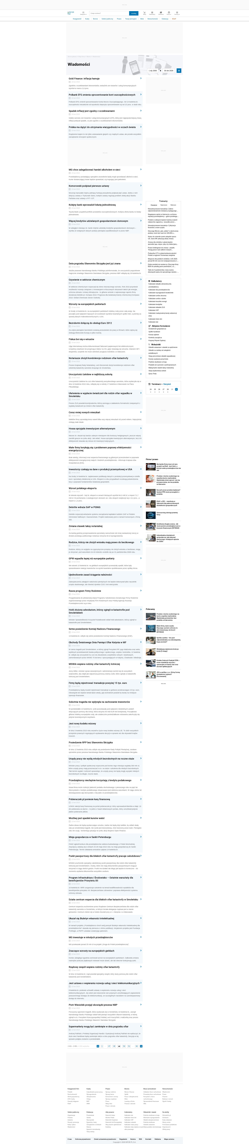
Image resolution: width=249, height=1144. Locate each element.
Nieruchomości (153, 19)
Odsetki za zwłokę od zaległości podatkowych (160, 351)
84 (137, 1046)
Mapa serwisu (169, 1139)
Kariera (133, 1139)
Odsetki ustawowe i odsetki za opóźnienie (163, 347)
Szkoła (89, 1117)
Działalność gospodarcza (157, 329)
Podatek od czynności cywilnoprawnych (162, 365)
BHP (88, 1101)
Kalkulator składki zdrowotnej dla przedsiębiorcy (160, 285)
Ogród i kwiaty (166, 1101)
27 (163, 389)
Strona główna (72, 56)
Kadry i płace (72, 1124)
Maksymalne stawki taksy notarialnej (161, 368)
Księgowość (77, 19)
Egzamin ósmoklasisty (93, 1129)
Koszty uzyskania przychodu (158, 359)
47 (109, 1046)
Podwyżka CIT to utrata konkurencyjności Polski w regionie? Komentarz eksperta (162, 254)
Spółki (126, 1094)
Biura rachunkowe (149, 1089)
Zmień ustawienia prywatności (105, 1139)
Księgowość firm (73, 1089)
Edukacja (165, 19)
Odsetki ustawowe (149, 1124)
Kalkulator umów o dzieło (157, 298)
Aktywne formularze (161, 326)
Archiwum (165, 1117)
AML (144, 1103)
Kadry (87, 19)
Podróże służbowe (149, 1122)
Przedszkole (90, 1115)
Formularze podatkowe (169, 1124)
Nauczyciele (90, 1120)
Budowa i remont (167, 1099)
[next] (141, 1046)
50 (124, 1046)
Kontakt (148, 1139)
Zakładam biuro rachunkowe (152, 1092)
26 (159, 389)
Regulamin (123, 1139)
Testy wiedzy (90, 1131)
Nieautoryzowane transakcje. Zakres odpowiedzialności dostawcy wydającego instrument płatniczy (162, 210)
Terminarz (156, 384)
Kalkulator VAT (154, 310)
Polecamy (150, 609)
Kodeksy (108, 1127)
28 (168, 389)
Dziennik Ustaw (110, 1115)
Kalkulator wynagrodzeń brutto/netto (161, 293)
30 (176, 389)
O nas (70, 1139)
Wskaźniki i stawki (149, 1112)
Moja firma (81, 56)
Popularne (154, 205)
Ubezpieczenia (91, 1096)
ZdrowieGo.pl (166, 1115)
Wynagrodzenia (91, 1094)
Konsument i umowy (112, 1096)
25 (155, 389)
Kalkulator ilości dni (155, 319)
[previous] (98, 1046)
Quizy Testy (153, 373)
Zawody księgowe (73, 1101)
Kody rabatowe (167, 1120)
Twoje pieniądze (131, 19)
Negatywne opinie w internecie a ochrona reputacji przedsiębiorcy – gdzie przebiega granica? (162, 215)
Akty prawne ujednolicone (113, 1124)
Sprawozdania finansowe (151, 1101)
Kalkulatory (156, 281)
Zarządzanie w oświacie (94, 1124)
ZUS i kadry (71, 1099)
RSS (140, 1139)
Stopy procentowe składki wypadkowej (162, 356)
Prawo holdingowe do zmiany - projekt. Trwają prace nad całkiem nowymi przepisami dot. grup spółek (161, 249)
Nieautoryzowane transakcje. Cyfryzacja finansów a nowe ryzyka (162, 226)
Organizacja (71, 1115)
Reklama (158, 1139)
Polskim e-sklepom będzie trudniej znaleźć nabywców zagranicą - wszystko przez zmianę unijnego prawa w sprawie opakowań (162, 221)
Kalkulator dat (153, 322)
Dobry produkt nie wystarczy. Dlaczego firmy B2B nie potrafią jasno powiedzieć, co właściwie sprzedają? (163, 265)
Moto (142, 19)
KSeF (174, 19)
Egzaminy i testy (92, 1122)
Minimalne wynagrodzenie (151, 1117)
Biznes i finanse (129, 1092)
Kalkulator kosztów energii (158, 301)
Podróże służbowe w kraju (158, 362)
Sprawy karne (110, 1094)
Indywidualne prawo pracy (95, 1092)
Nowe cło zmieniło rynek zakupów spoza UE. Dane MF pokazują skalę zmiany (162, 237)
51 (129, 1046)
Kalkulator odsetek (130, 1122)
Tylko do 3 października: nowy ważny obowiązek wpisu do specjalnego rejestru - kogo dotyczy (162, 271)
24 (151, 389)
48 (114, 1046)
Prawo (119, 19)
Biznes (95, 19)
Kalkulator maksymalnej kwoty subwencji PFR (163, 314)
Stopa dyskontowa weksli (157, 371)
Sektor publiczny (107, 19)
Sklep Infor (109, 1103)
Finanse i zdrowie (129, 1103)
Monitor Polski (110, 1117)
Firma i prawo (152, 459)
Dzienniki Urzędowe (112, 1120)
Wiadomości (96, 56)
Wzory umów (166, 1122)
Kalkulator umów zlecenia (157, 295)
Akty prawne (110, 1112)
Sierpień (167, 384)
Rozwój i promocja (73, 1122)
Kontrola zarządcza (155, 337)
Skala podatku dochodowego (152, 1127)
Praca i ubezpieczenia (131, 1096)
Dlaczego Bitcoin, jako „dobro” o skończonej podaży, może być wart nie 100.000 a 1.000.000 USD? (163, 232)
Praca (107, 1101)
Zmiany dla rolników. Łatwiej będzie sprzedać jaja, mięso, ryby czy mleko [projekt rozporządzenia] (163, 243)
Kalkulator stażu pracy (131, 1124)
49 (119, 1046)
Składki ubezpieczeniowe (151, 1120)
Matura (89, 1127)
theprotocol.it (166, 1127)
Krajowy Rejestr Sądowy (157, 340)
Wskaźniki (156, 344)
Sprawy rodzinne (111, 1092)
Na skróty (165, 1112)
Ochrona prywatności (83, 1139)
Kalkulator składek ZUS (157, 307)
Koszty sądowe (154, 334)
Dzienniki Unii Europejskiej (114, 1122)
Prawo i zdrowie (110, 1106)
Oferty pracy (166, 1129)
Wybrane (173, 205)
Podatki (70, 1092)
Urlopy (89, 1099)
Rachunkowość (72, 1094)
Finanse (164, 1096)
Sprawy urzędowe (111, 1099)
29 (172, 389)
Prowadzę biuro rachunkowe (152, 1094)
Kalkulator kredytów (155, 304)
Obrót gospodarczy (73, 1096)
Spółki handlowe (154, 332)
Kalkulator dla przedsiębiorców (159, 290)
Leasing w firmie (129, 1101)
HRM (88, 1103)
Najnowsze (163, 205)
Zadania (70, 1120)
